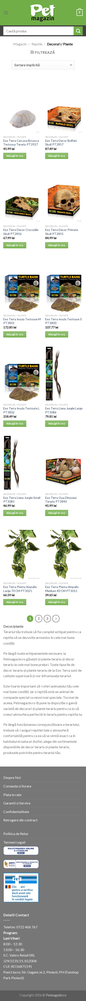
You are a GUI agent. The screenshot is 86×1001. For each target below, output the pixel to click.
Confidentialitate (16, 811)
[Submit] (78, 30)
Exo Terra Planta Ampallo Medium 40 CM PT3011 (62, 589)
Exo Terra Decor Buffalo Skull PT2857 (61, 142)
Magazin (20, 44)
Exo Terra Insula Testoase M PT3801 (22, 321)
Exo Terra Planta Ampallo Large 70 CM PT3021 (20, 589)
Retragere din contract (20, 820)
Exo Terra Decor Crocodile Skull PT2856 (20, 232)
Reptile (37, 44)
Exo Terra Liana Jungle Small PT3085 (21, 499)
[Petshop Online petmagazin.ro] (43, 13)
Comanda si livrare (17, 786)
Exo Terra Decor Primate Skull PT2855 (61, 232)
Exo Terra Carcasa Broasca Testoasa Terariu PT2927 (21, 142)
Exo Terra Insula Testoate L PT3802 (21, 410)
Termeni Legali (14, 842)
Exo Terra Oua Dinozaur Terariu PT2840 (61, 499)
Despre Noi (12, 777)
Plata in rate (12, 795)
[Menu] (6, 12)
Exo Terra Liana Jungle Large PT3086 (63, 410)
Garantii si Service (16, 803)
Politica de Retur (15, 833)
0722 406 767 (26, 927)
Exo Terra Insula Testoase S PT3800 (63, 321)
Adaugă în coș (14, 155)
